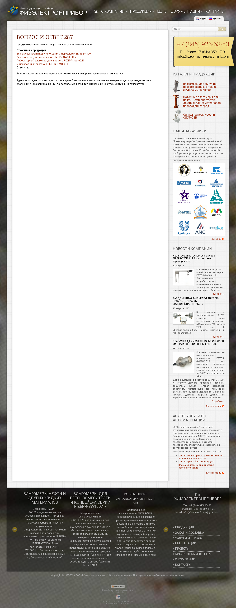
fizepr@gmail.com (215, 56)
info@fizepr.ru (188, 56)
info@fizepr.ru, (191, 512)
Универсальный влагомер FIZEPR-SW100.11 (42, 64)
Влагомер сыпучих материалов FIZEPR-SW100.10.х (46, 57)
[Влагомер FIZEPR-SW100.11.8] (183, 285)
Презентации (185, 543)
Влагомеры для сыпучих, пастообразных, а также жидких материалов (200, 86)
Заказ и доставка (189, 532)
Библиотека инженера (193, 554)
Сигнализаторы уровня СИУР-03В (199, 116)
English (203, 18)
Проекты (182, 548)
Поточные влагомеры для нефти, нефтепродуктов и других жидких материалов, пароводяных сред (202, 101)
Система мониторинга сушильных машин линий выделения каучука (200, 457)
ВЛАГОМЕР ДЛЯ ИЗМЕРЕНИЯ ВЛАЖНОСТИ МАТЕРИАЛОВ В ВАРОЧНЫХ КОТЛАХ (198, 343)
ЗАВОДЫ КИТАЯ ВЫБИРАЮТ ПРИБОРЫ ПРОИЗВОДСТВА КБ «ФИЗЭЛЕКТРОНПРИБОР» (196, 301)
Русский (217, 18)
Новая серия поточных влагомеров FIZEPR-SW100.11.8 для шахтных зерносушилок (194, 258)
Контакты (214, 11)
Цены (162, 11)
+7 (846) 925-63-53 (203, 44)
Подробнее (216, 239)
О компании (113, 11)
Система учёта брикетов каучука (196, 461)
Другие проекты (213, 473)
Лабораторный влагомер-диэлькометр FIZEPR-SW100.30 (50, 60)
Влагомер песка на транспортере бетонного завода (196, 466)
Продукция (184, 527)
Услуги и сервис (188, 538)
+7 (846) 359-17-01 (212, 52)
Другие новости (213, 406)
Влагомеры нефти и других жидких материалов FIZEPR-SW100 (54, 53)
